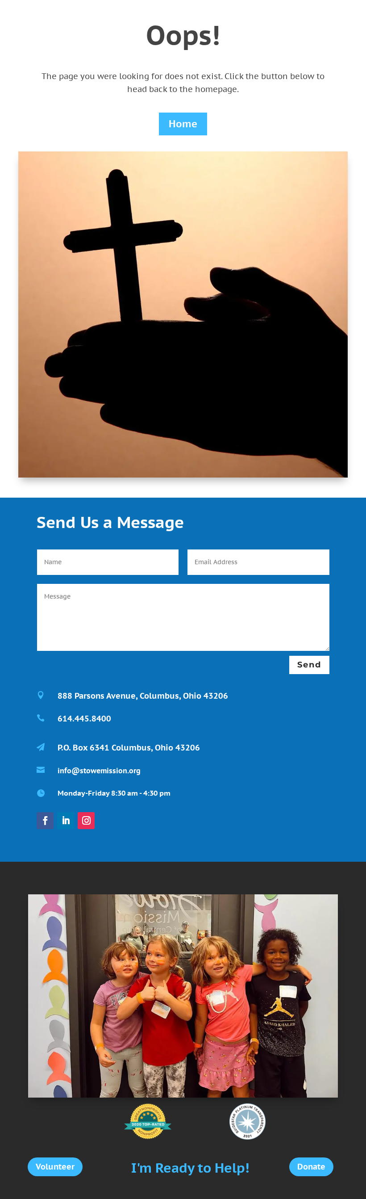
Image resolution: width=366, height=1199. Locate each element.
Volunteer (55, 1166)
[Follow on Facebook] (45, 820)
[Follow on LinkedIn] (65, 820)
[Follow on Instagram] (86, 820)
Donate (311, 1166)
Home (183, 123)
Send (309, 665)
